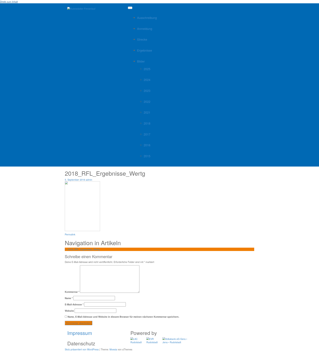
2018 (147, 123)
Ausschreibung (147, 17)
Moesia (113, 349)
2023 (147, 90)
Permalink (70, 234)
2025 (147, 69)
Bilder (141, 61)
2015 (147, 156)
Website (69, 310)
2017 (147, 134)
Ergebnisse (144, 50)
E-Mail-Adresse (74, 304)
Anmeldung (144, 28)
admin (89, 179)
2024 (147, 79)
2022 (147, 101)
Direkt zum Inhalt (9, 1)
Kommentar (72, 291)
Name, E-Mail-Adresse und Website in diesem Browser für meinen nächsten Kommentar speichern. (123, 316)
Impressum (79, 332)
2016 (147, 145)
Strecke (142, 39)
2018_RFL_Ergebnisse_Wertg (82, 249)
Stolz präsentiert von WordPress (82, 349)
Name (69, 298)
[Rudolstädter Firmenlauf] (81, 8)
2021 (147, 112)
